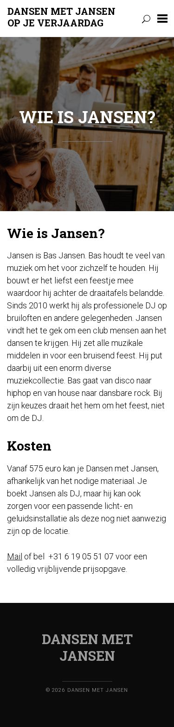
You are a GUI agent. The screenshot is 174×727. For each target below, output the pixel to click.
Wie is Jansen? (87, 117)
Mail (14, 556)
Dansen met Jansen (63, 16)
